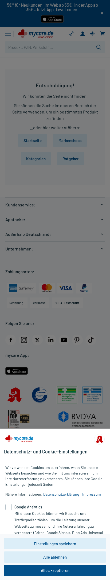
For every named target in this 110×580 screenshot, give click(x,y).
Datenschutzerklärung (61, 494)
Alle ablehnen (55, 557)
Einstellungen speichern (55, 543)
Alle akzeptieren (55, 570)
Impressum (91, 494)
